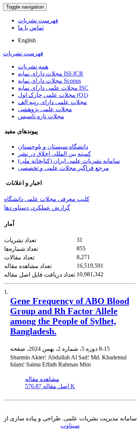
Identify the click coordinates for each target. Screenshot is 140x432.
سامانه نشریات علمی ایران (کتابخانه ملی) (69, 161)
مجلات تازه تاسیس (41, 116)
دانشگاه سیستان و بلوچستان (53, 146)
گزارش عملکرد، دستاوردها (37, 207)
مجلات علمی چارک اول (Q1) (53, 95)
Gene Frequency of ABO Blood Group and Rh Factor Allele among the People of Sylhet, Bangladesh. (69, 316)
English (27, 40)
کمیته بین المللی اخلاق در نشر (54, 153)
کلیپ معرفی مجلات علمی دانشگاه (47, 199)
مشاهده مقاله (42, 379)
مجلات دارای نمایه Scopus (49, 80)
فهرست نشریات (38, 20)
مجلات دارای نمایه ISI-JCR (50, 73)
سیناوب (70, 425)
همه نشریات (33, 66)
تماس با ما (31, 27)
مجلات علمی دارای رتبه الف (52, 102)
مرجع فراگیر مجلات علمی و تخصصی (63, 168)
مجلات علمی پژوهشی (45, 109)
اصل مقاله (50, 386)
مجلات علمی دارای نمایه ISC (53, 88)
